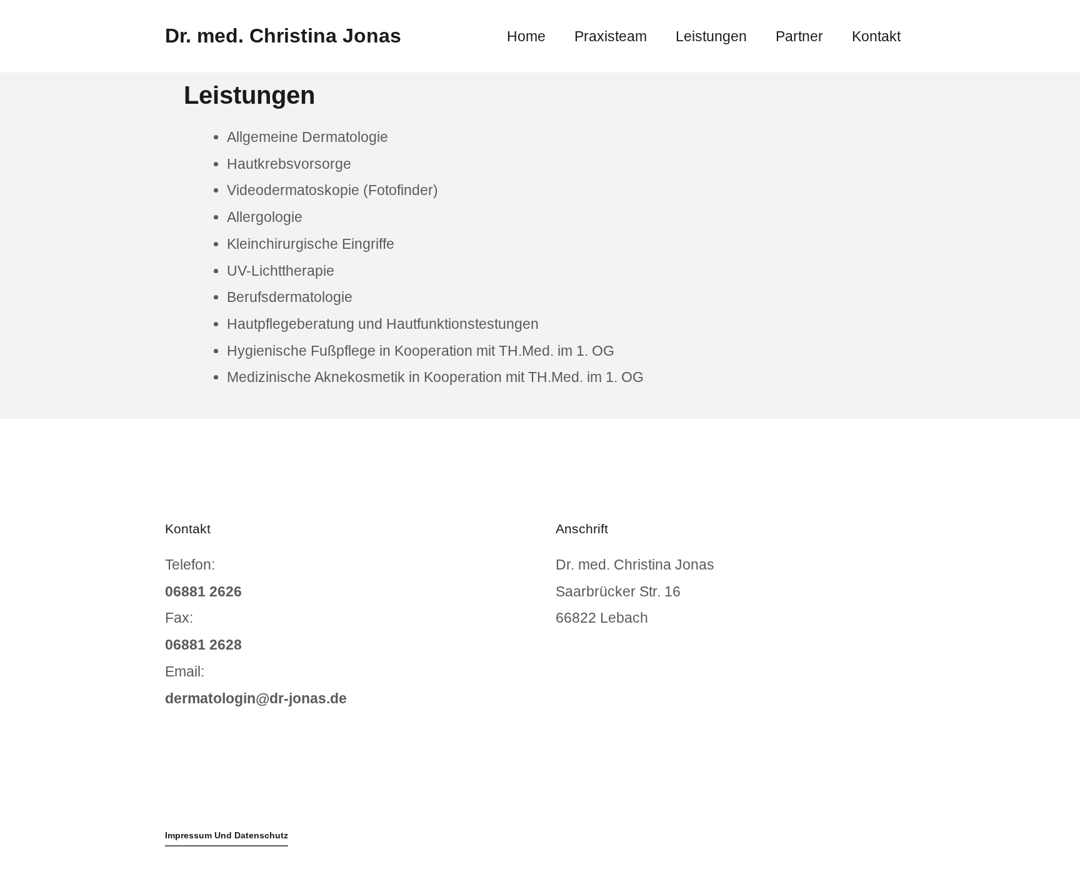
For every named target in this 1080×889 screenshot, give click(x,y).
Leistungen (711, 36)
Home (526, 36)
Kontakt (876, 36)
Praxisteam (610, 36)
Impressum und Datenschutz (226, 835)
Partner (799, 36)
